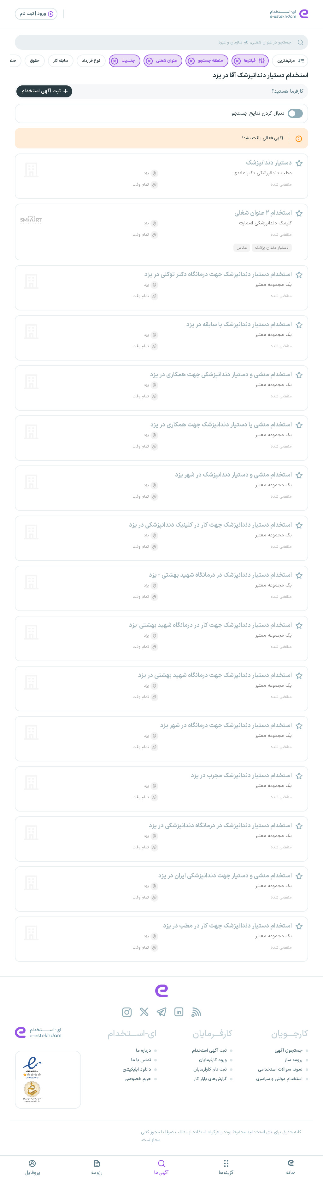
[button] (290, 61)
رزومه (97, 1172)
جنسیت (128, 61)
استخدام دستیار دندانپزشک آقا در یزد (260, 75)
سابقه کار (60, 61)
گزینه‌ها (226, 1172)
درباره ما (143, 1050)
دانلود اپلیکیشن (137, 1069)
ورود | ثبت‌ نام (33, 13)
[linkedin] (179, 1012)
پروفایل (32, 1172)
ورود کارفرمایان (213, 1060)
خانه (291, 1172)
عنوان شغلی (166, 61)
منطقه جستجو (210, 61)
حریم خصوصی (138, 1079)
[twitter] (144, 1012)
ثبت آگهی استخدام (41, 91)
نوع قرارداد (91, 61)
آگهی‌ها (161, 1172)
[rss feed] (196, 1012)
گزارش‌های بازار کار (210, 1079)
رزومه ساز (293, 1060)
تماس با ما (141, 1060)
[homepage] (161, 991)
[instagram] (126, 1012)
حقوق (34, 61)
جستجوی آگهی (288, 1050)
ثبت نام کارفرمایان (210, 1069)
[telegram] (161, 1012)
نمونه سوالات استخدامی (280, 1069)
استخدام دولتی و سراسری (279, 1079)
